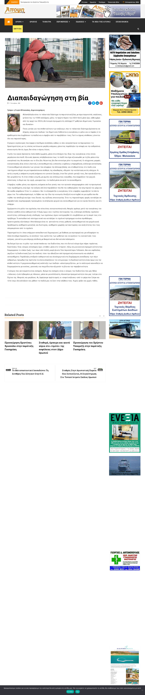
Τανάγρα (102, 2)
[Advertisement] (125, 239)
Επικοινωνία (122, 22)
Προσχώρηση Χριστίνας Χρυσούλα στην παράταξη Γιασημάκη (19, 346)
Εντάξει (70, 692)
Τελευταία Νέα (113, 2)
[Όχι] (142, 690)
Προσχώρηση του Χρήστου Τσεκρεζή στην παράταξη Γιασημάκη (88, 346)
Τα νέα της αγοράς (101, 22)
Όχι (77, 692)
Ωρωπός (93, 2)
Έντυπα (84, 2)
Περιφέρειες (62, 22)
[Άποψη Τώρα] (9, 21)
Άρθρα (18, 22)
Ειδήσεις (80, 22)
